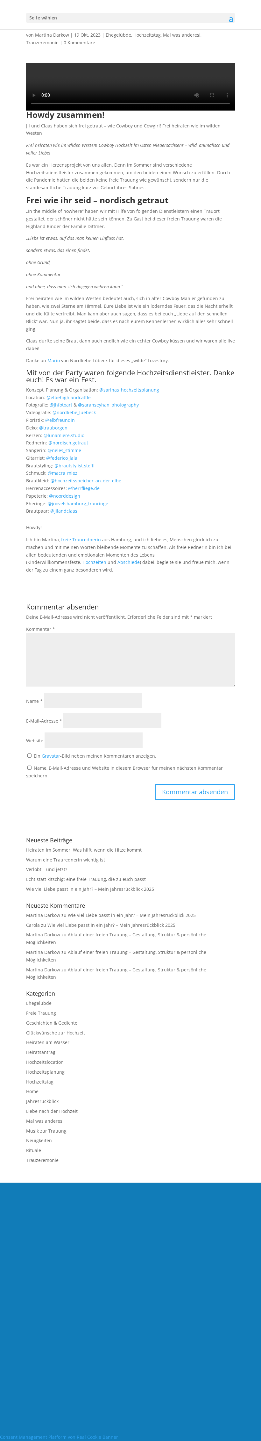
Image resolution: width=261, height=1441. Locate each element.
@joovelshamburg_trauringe (78, 504)
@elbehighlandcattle (68, 397)
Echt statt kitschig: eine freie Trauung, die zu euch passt (86, 879)
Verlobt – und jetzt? (46, 869)
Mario (53, 360)
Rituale (33, 1150)
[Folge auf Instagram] (143, 1228)
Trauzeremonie (42, 43)
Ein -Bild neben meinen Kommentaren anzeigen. (95, 756)
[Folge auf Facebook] (118, 1228)
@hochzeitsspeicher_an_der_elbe (86, 481)
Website (34, 741)
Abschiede (128, 562)
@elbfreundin (60, 420)
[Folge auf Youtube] (130, 1228)
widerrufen (131, 1343)
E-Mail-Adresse (44, 721)
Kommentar (40, 629)
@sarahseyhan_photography (108, 405)
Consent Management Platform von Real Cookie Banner (59, 1437)
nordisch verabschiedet (130, 1290)
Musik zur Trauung (46, 1131)
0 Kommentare (79, 43)
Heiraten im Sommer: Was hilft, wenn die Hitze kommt (84, 850)
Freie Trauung (41, 1013)
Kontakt (131, 1273)
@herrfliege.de (84, 488)
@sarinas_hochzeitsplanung (129, 390)
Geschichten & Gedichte (51, 1023)
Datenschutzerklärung (130, 1261)
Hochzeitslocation (45, 1062)
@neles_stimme (64, 450)
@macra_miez (62, 473)
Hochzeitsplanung (45, 1072)
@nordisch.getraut (68, 443)
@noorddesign (64, 496)
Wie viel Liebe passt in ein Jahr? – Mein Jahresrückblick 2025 (90, 889)
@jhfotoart (61, 405)
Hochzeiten (94, 562)
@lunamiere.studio (64, 435)
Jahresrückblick (42, 1101)
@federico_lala (61, 458)
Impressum (130, 1249)
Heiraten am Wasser (47, 1042)
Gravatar (51, 756)
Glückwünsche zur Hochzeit (55, 1033)
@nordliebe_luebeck (74, 412)
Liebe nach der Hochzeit (52, 1111)
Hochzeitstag (147, 35)
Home (32, 1091)
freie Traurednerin (81, 540)
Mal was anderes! (182, 35)
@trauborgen (53, 428)
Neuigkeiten (39, 1140)
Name (34, 701)
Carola (33, 925)
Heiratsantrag (40, 1052)
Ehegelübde (118, 35)
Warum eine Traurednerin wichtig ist (65, 860)
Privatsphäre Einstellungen (130, 1331)
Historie (130, 1355)
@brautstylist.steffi (74, 466)
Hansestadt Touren (130, 1302)
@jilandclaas (63, 511)
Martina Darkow (52, 35)
